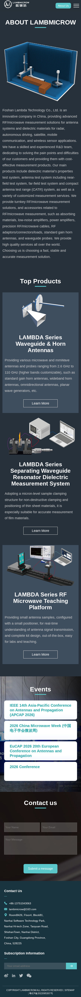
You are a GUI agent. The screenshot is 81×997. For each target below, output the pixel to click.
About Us (63, 5)
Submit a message (40, 868)
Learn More (40, 403)
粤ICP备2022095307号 (41, 993)
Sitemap (69, 990)
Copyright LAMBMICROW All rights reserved (34, 990)
